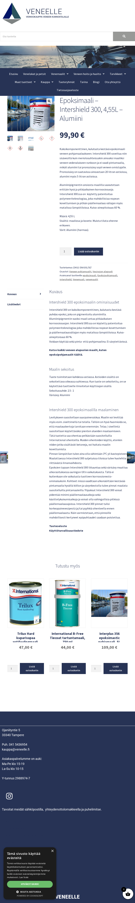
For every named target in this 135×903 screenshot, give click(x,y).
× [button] (52, 851)
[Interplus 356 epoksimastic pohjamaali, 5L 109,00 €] (109, 603)
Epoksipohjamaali (107, 275)
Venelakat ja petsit (34, 74)
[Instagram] (9, 796)
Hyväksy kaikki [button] (30, 884)
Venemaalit (58, 74)
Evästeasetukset (14, 842)
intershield (66, 279)
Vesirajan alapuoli (103, 271)
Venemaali (78, 279)
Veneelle (44, 11)
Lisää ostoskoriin (88, 251)
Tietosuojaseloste (68, 90)
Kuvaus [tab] (12, 294)
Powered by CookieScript (30, 895)
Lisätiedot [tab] (14, 304)
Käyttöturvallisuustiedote (66, 530)
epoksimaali (89, 275)
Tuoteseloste (58, 526)
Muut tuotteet (23, 82)
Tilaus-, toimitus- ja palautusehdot (27, 835)
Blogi (96, 82)
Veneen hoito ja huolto (87, 74)
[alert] (30, 873)
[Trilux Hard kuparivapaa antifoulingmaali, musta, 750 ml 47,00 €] (25, 603)
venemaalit (92, 279)
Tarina (84, 82)
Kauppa (45, 82)
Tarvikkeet (116, 74)
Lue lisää (23, 877)
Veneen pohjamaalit (80, 271)
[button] (60, 74)
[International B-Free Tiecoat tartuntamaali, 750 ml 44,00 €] (67, 603)
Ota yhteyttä (112, 82)
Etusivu (13, 74)
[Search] (124, 36)
